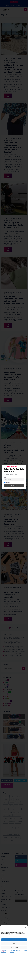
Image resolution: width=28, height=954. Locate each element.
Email (5, 477)
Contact (25, 950)
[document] (14, 477)
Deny (14, 943)
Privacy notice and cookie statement (15, 951)
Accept (14, 940)
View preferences (14, 947)
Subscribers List (8, 482)
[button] (26, 927)
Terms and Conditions (3, 951)
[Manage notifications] (3, 951)
